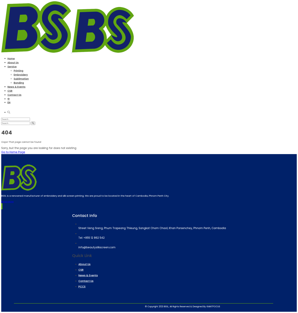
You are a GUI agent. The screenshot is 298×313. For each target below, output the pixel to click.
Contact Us (85, 281)
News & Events (88, 275)
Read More (7, 201)
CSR (81, 270)
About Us (84, 264)
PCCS (82, 286)
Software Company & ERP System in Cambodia (194, 305)
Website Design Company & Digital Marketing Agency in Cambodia (174, 305)
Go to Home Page (13, 152)
